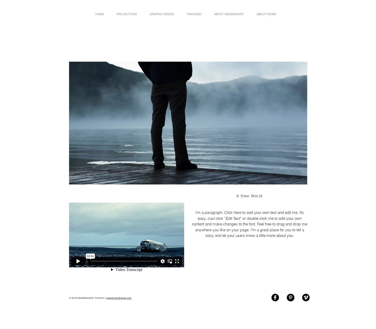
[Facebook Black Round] (275, 297)
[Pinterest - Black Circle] (290, 297)
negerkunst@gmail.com (118, 298)
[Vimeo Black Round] (306, 297)
